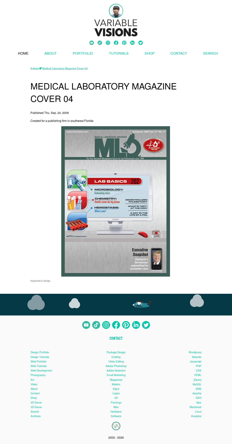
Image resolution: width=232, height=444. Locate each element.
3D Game (36, 407)
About (50, 53)
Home (23, 53)
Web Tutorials (39, 366)
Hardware (116, 411)
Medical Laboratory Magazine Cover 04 (65, 68)
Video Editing (116, 361)
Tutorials (119, 53)
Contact (179, 53)
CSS (198, 370)
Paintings (116, 402)
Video (34, 384)
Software (116, 416)
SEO (198, 398)
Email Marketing (116, 375)
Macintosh (195, 407)
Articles (34, 68)
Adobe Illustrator (116, 370)
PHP (198, 366)
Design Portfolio (40, 352)
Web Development (41, 370)
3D (116, 398)
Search (35, 411)
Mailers (116, 384)
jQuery (197, 379)
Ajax (198, 402)
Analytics (196, 416)
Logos (116, 393)
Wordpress (195, 352)
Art (32, 379)
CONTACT (116, 338)
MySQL (197, 384)
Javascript (195, 361)
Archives (36, 416)
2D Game (36, 402)
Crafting (116, 357)
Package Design (116, 352)
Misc (116, 407)
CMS (198, 388)
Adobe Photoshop (116, 366)
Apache (196, 393)
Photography (38, 375)
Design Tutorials (40, 357)
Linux (198, 411)
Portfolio (83, 53)
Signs (116, 388)
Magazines (116, 379)
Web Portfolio (38, 361)
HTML (197, 375)
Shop (150, 53)
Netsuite (196, 357)
